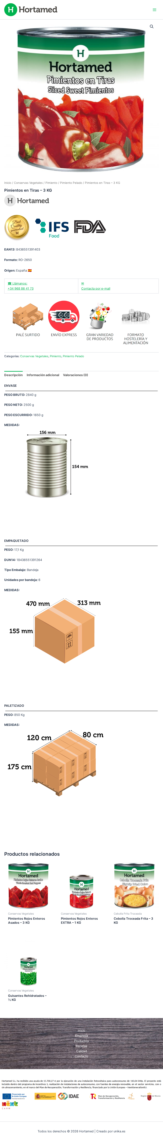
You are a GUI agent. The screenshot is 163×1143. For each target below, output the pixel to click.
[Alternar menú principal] (154, 9)
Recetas (81, 1046)
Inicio (7, 182)
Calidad (81, 1051)
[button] (152, 26)
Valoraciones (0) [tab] (75, 375)
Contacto (81, 1056)
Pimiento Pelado (71, 182)
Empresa (81, 1036)
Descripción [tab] (13, 375)
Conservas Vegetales (28, 182)
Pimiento (51, 182)
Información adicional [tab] (43, 375)
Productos (81, 1041)
